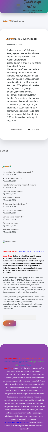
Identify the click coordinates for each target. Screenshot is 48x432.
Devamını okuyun (17, 130)
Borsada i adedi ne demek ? (13, 217)
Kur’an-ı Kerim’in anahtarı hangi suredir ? (18, 172)
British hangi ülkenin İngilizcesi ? (15, 204)
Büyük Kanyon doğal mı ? (12, 178)
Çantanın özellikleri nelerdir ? (13, 191)
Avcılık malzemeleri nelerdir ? (13, 210)
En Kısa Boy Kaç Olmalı (22, 38)
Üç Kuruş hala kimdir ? (11, 223)
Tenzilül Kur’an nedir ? (11, 230)
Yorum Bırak (35, 129)
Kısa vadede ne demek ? (12, 198)
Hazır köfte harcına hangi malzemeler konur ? (19, 185)
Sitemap (4, 151)
